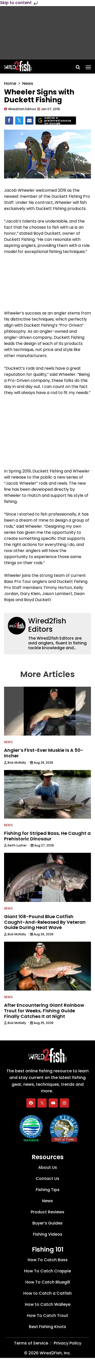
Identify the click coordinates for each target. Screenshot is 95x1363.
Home (10, 83)
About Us (47, 1167)
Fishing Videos (47, 1234)
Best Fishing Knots (47, 1327)
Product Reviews (47, 1212)
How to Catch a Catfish (47, 1293)
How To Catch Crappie (47, 1271)
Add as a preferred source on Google (57, 120)
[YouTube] (53, 1103)
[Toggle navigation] (88, 65)
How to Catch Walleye (47, 1304)
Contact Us (47, 1178)
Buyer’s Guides (47, 1223)
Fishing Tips (48, 1190)
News (27, 83)
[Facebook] (30, 1103)
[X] (42, 1103)
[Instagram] (64, 1103)
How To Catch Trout (47, 1315)
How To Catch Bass (48, 1260)
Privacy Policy (67, 1343)
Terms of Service (31, 1343)
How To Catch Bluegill (47, 1282)
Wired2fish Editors (47, 625)
